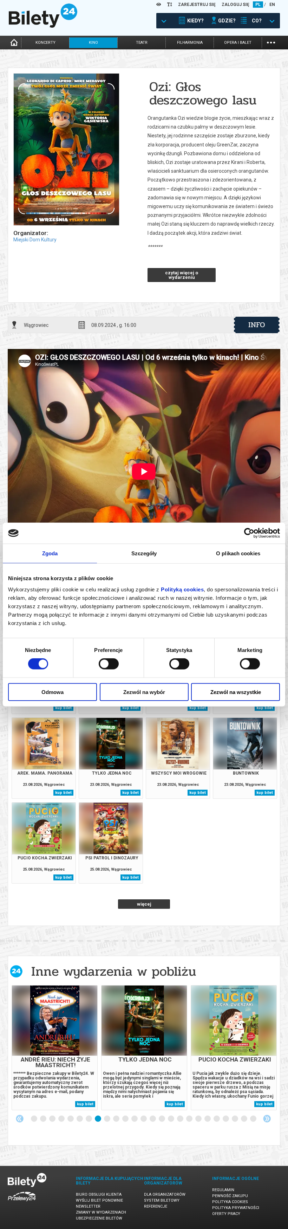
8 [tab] (98, 1118)
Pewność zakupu (230, 1196)
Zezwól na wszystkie (235, 692)
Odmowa (52, 692)
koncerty (45, 42)
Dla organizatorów (164, 1194)
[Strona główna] (43, 26)
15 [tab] (162, 1118)
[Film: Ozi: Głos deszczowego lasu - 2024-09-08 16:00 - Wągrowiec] (66, 150)
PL (258, 4)
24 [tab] (244, 1118)
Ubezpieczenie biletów (99, 1218)
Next (267, 1118)
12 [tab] (134, 1118)
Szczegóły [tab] (144, 553)
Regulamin (223, 1190)
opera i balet (237, 42)
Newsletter (88, 1206)
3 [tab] (52, 1118)
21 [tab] (217, 1118)
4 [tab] (61, 1118)
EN (272, 4)
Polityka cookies (230, 1202)
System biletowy (161, 1200)
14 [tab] (153, 1118)
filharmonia (190, 42)
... (271, 41)
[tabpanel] (55, 1047)
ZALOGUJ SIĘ (235, 4)
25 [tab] (253, 1118)
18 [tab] (189, 1118)
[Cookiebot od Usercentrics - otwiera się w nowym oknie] (249, 533)
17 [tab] (180, 1118)
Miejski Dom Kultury (35, 239)
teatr (142, 42)
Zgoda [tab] (50, 553)
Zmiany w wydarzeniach (101, 1212)
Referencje (155, 1206)
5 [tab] (70, 1118)
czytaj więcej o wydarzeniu (181, 275)
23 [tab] (235, 1118)
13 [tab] (144, 1118)
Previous (20, 1118)
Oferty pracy (226, 1213)
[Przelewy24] (22, 1202)
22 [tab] (226, 1118)
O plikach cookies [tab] (238, 553)
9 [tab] (107, 1118)
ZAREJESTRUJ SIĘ (197, 4)
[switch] (109, 664)
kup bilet (63, 708)
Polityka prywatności (235, 1208)
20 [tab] (207, 1118)
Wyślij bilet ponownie (99, 1200)
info (256, 325)
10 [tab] (116, 1118)
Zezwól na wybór (144, 692)
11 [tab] (125, 1118)
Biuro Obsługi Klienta (99, 1194)
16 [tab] (171, 1118)
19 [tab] (198, 1118)
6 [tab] (80, 1118)
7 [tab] (89, 1118)
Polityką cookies (182, 589)
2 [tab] (43, 1118)
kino (93, 42)
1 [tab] (34, 1118)
